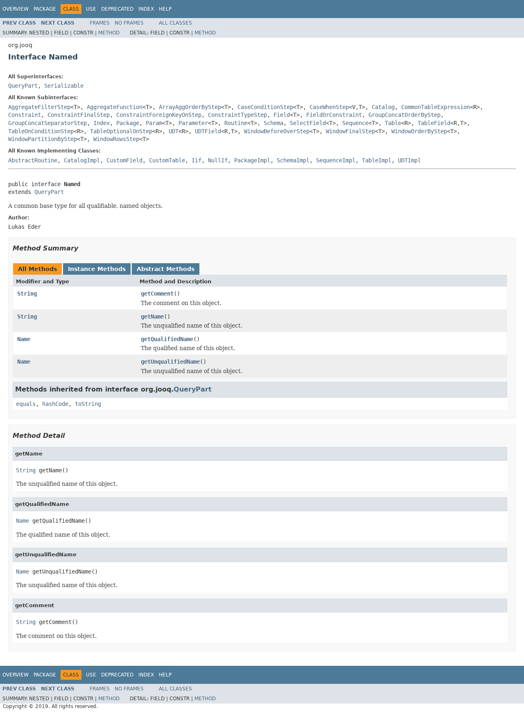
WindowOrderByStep (419, 131)
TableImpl (376, 160)
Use (91, 9)
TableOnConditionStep (41, 131)
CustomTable (167, 160)
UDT (173, 131)
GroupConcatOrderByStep (404, 115)
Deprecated (117, 9)
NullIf (218, 160)
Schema (273, 123)
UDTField (208, 131)
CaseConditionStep (265, 107)
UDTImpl (409, 160)
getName (152, 316)
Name (23, 339)
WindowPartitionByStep (42, 139)
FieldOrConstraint (334, 115)
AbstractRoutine (32, 160)
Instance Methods (97, 269)
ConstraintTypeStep (237, 115)
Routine (235, 123)
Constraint (24, 115)
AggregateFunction (114, 107)
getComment (157, 293)
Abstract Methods (165, 269)
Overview (15, 9)
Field (281, 115)
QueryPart (23, 85)
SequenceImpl (335, 160)
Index (146, 9)
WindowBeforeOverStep (276, 131)
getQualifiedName (167, 339)
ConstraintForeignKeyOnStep (158, 115)
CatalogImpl (82, 160)
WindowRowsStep (116, 139)
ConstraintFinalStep (78, 115)
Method (109, 33)
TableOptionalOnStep (121, 131)
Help (165, 9)
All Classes (175, 23)
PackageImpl (252, 160)
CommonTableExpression (435, 107)
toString (88, 404)
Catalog (383, 107)
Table (393, 123)
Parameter (193, 123)
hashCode (55, 404)
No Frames (129, 23)
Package (45, 9)
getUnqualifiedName (170, 361)
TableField (434, 123)
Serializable (64, 85)
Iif (196, 160)
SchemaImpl (293, 160)
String (27, 293)
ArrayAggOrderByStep (190, 107)
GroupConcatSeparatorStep (47, 123)
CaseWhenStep (329, 107)
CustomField (124, 160)
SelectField (308, 123)
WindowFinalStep (350, 131)
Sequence (355, 123)
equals (26, 404)
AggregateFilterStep (39, 107)
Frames (100, 23)
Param (154, 123)
